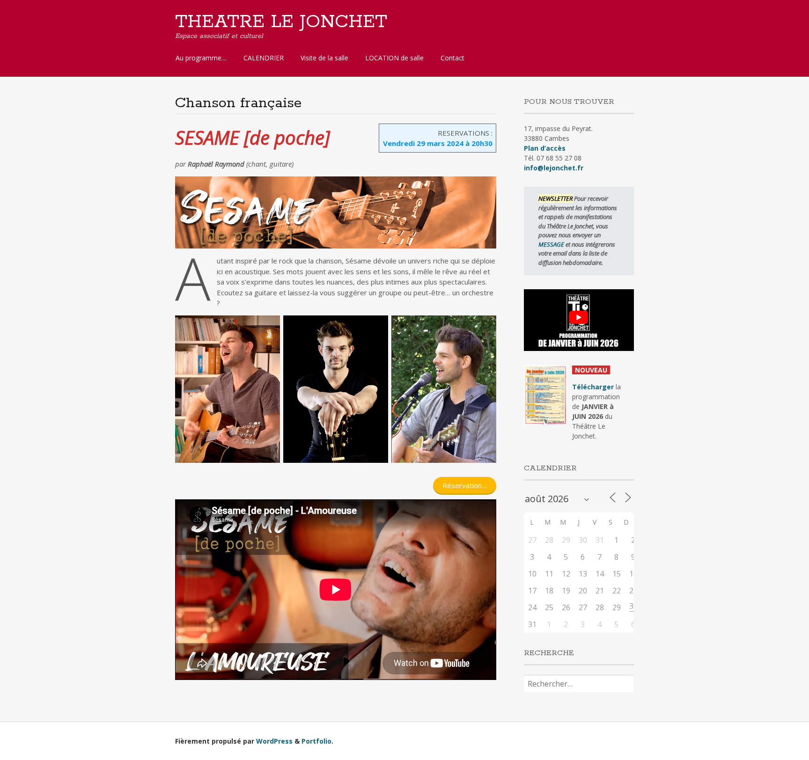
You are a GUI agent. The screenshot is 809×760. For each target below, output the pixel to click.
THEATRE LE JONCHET (281, 22)
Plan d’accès (545, 148)
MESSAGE (552, 244)
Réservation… (464, 485)
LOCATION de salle (394, 57)
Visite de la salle (324, 57)
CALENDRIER (263, 57)
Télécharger (593, 386)
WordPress (274, 741)
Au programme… (201, 57)
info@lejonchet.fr (553, 167)
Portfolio (316, 741)
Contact (452, 57)
